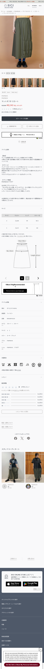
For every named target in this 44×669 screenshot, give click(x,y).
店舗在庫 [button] (23, 141)
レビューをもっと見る (22, 411)
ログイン (16, 390)
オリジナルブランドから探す (10, 599)
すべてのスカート (27, 11)
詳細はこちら (37, 589)
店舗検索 (4, 620)
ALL (29, 5)
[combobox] (22, 278)
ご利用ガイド (13, 558)
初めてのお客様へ (6, 641)
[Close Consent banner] (40, 649)
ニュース (4, 629)
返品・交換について (7, 427)
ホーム (3, 11)
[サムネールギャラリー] (41, 67)
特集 (3, 624)
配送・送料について (7, 423)
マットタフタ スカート (9, 13)
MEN (40, 5)
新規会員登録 (5, 636)
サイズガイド (20, 236)
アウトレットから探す (8, 612)
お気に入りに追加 (33, 126)
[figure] (6, 278)
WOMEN (34, 5)
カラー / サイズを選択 (22, 118)
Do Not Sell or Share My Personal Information (22, 664)
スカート (36, 11)
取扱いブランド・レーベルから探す (11, 604)
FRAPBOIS (17, 11)
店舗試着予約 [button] (12, 126)
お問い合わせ (31, 558)
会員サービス (5, 645)
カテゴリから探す (6, 608)
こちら (19, 370)
